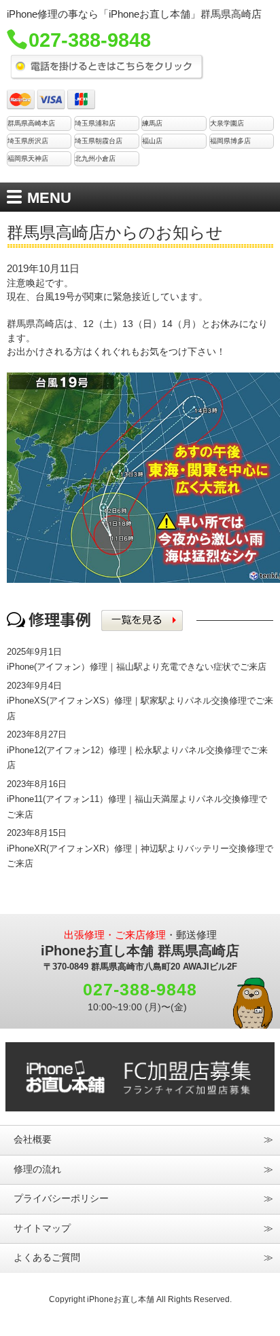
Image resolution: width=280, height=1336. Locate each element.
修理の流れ (37, 1169)
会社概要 (33, 1139)
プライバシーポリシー (61, 1199)
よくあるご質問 (47, 1258)
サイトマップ (42, 1228)
